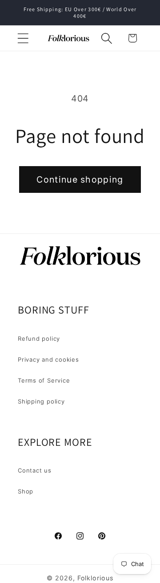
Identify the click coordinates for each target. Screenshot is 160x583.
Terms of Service (44, 380)
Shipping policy (41, 401)
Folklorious (95, 578)
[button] (23, 38)
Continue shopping (79, 179)
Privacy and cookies (48, 359)
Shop (25, 491)
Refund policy (39, 338)
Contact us (35, 470)
